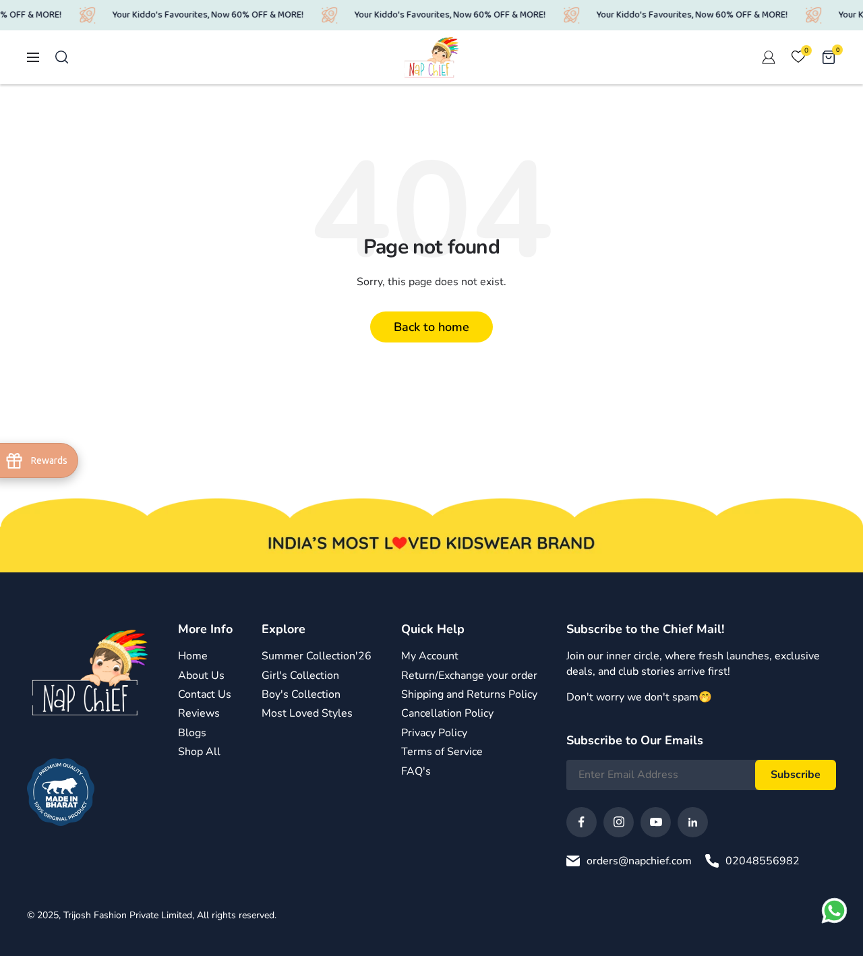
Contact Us (204, 694)
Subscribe (796, 774)
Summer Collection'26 (316, 656)
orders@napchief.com (639, 861)
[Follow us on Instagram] (618, 822)
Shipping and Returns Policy (469, 694)
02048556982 (762, 861)
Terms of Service (442, 751)
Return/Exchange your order (469, 675)
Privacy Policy (434, 732)
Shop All (199, 751)
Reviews (199, 713)
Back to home (431, 327)
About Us (201, 675)
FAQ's (416, 771)
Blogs (192, 732)
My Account (429, 656)
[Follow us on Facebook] (581, 822)
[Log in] (768, 57)
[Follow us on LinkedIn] (693, 822)
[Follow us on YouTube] (656, 822)
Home (193, 656)
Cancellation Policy (447, 713)
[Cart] (828, 57)
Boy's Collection (301, 694)
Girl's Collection (300, 675)
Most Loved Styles (307, 713)
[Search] (62, 57)
